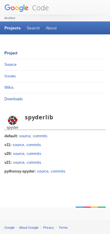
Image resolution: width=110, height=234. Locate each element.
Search (33, 28)
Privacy (48, 227)
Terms (63, 227)
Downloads (13, 99)
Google (9, 227)
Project (10, 53)
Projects (12, 28)
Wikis (9, 87)
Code (39, 7)
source (25, 136)
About (51, 28)
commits (40, 136)
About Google (28, 227)
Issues (10, 76)
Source (10, 64)
